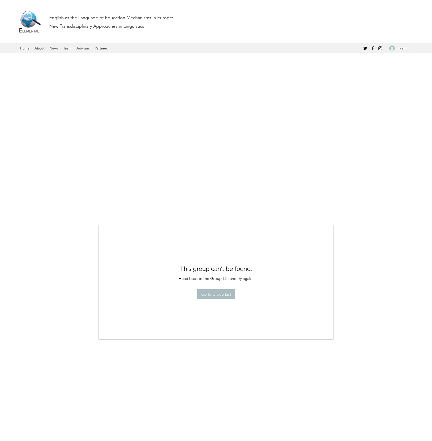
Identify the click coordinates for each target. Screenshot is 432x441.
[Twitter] (365, 48)
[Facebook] (372, 48)
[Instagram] (380, 48)
